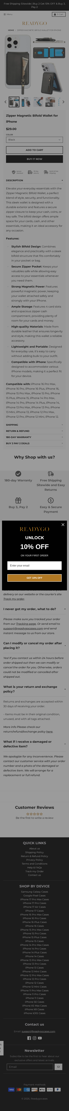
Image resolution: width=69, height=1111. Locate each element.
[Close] (63, 525)
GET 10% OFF (34, 578)
